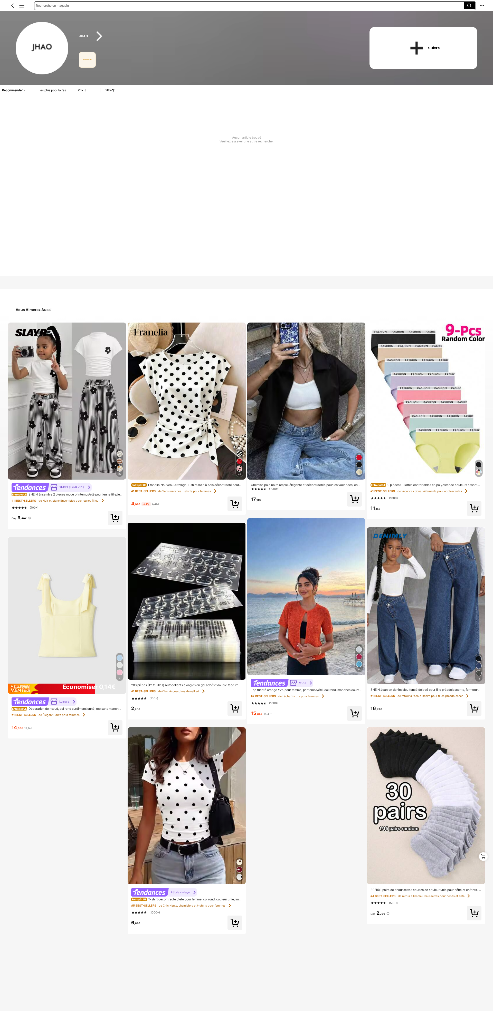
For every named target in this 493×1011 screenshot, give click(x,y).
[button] (12, 5)
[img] (67, 689)
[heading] (216, 36)
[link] (42, 48)
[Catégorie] (21, 5)
